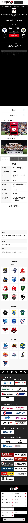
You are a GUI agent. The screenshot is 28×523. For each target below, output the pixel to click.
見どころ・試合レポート (6, 502)
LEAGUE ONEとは (5, 509)
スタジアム (17, 505)
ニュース (16, 499)
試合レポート (14, 115)
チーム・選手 (4, 499)
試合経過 (22, 158)
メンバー (14, 158)
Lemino (17, 45)
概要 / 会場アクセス (5, 158)
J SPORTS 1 (9, 45)
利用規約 (16, 512)
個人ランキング (18, 496)
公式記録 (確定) (14, 35)
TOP (2, 6)
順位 (3, 496)
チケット (20, 2)
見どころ (14, 110)
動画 (3, 505)
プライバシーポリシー (6, 512)
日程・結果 (17, 493)
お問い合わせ (4, 515)
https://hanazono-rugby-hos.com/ (12, 252)
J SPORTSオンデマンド (13, 47)
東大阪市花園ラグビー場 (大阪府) (14, 20)
